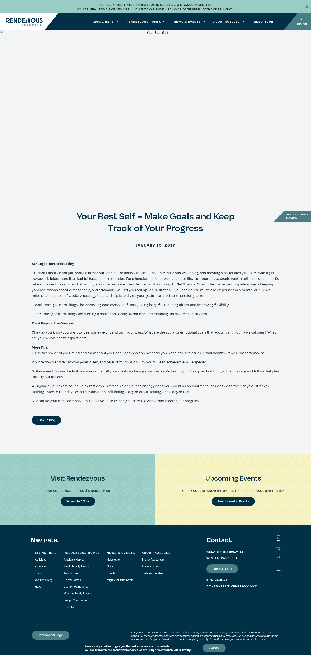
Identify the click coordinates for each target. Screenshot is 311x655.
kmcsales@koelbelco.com (232, 585)
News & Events (187, 21)
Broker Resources (153, 559)
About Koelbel (226, 21)
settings (187, 650)
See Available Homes (297, 216)
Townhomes (71, 573)
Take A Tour (262, 21)
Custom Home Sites (76, 586)
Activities (40, 559)
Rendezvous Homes (144, 21)
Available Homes (74, 559)
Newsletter (113, 559)
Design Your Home (75, 600)
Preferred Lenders (153, 573)
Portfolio (69, 607)
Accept (214, 647)
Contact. (219, 539)
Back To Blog (46, 420)
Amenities (41, 566)
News (110, 566)
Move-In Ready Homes (78, 593)
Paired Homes (72, 580)
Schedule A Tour (77, 501)
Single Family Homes (77, 566)
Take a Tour (222, 569)
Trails (38, 573)
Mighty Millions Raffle (120, 580)
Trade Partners (151, 566)
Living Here (103, 21)
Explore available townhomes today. (201, 8)
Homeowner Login (50, 635)
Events (111, 573)
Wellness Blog (43, 580)
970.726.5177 (217, 579)
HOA (38, 586)
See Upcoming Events (233, 501)
